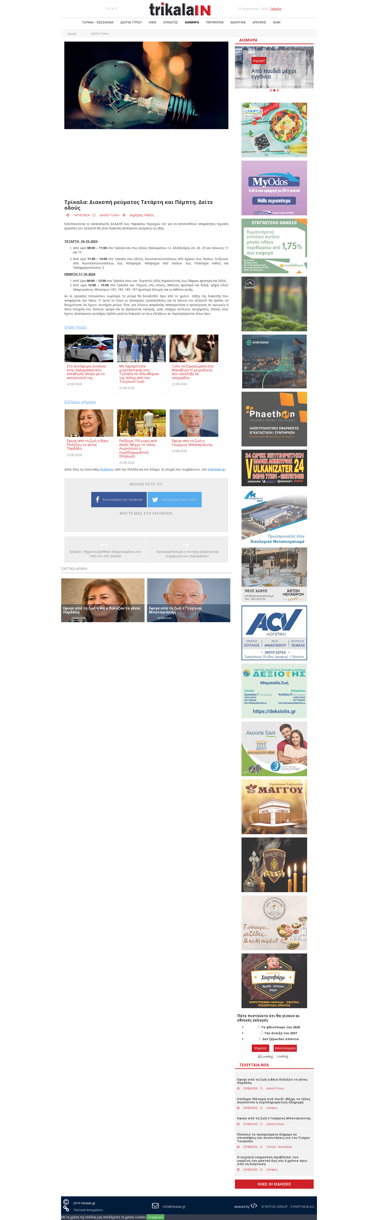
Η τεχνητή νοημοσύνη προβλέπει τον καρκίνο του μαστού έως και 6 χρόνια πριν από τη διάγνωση (272, 1160)
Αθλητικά (238, 22)
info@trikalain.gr (174, 1206)
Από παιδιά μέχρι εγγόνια (274, 73)
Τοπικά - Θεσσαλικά (279, 1147)
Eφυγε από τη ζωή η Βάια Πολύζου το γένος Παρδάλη (102, 610)
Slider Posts (75, 327)
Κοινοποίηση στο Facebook (122, 499)
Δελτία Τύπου (131, 22)
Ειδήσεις (107, 469)
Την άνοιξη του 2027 (280, 1033)
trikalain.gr (217, 469)
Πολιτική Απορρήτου (88, 1210)
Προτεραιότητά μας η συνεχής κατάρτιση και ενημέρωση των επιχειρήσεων (187, 553)
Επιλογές (170, 22)
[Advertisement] (146, 164)
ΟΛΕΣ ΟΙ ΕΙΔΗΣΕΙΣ (274, 1184)
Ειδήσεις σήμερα (80, 401)
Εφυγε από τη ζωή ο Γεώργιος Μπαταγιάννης (175, 610)
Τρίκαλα (275, 9)
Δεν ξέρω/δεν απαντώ (280, 1039)
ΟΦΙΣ (152, 22)
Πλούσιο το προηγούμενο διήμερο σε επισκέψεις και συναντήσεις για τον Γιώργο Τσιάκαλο (273, 1137)
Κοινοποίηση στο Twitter (179, 499)
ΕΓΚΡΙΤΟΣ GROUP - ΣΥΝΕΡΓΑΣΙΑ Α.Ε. (288, 1206)
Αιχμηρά (192, 22)
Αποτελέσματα (285, 1048)
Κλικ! (276, 22)
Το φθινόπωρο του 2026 (280, 1027)
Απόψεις (259, 22)
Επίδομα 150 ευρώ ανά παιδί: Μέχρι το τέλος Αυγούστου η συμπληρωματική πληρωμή (273, 1100)
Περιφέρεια (215, 22)
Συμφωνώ (155, 1217)
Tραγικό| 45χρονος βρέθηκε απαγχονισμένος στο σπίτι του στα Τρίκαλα (105, 553)
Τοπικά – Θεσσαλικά (97, 22)
